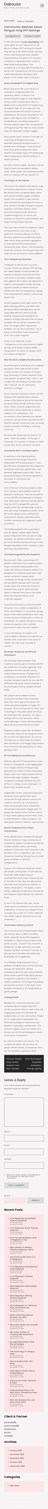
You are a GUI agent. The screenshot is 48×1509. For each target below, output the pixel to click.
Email (7, 1145)
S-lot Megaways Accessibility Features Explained (23, 1219)
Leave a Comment (25, 21)
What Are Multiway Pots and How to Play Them (22, 1401)
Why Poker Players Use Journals (24, 1325)
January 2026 (16, 1450)
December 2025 (17, 1454)
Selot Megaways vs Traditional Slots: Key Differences (23, 1306)
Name (7, 1132)
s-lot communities (30, 42)
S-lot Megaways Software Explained (21, 1277)
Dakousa (12, 4)
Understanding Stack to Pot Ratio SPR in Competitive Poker (23, 1391)
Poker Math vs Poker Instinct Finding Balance (22, 1372)
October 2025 (16, 1462)
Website (7, 1159)
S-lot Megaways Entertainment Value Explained (24, 1268)
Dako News (9, 21)
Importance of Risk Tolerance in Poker (23, 1381)
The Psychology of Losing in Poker (22, 1352)
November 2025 (17, 1458)
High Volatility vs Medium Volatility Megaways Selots (21, 1248)
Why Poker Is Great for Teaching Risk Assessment (21, 1333)
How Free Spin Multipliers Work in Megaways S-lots (23, 1239)
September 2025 (17, 1466)
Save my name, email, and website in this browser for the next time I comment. (23, 1176)
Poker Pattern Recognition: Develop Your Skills (22, 1316)
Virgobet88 (8, 1436)
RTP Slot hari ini (10, 1429)
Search (7, 1196)
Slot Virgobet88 (10, 1422)
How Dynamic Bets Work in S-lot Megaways (23, 1258)
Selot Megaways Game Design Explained (23, 1287)
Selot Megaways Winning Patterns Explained (21, 1297)
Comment (9, 1094)
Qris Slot (7, 1432)
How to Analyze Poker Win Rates (21, 1362)
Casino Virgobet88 (11, 1426)
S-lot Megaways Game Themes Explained (24, 1229)
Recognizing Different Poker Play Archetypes (22, 1343)
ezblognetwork (13, 36)
